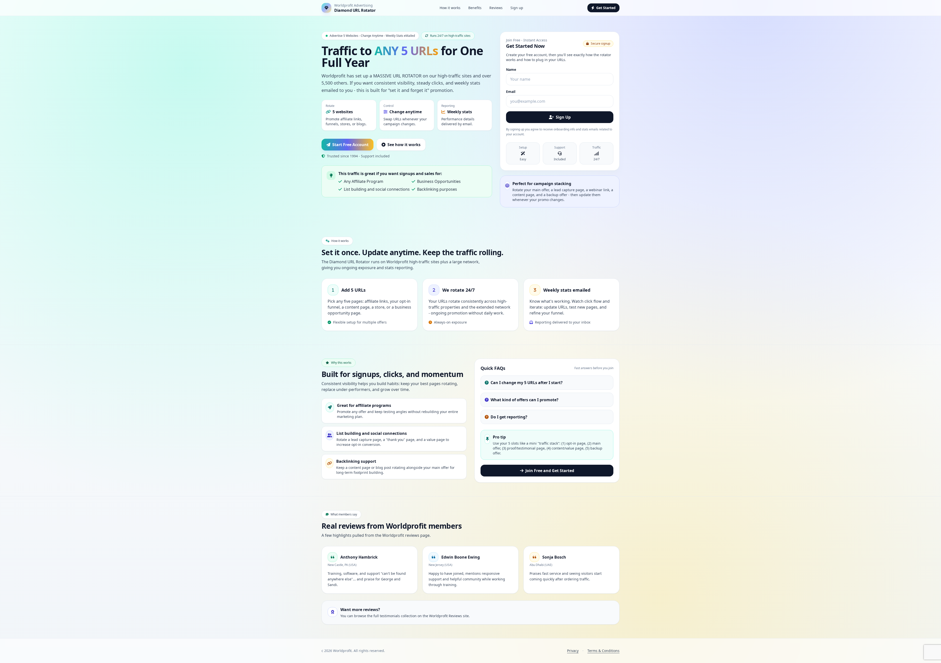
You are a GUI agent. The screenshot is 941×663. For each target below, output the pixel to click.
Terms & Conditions (603, 650)
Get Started (606, 7)
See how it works (404, 144)
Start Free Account (350, 144)
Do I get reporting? (509, 417)
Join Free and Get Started (549, 470)
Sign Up (563, 117)
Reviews (496, 7)
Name (511, 69)
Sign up (516, 7)
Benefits (475, 7)
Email (510, 91)
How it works (450, 7)
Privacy (573, 650)
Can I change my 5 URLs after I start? (527, 382)
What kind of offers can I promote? (524, 399)
